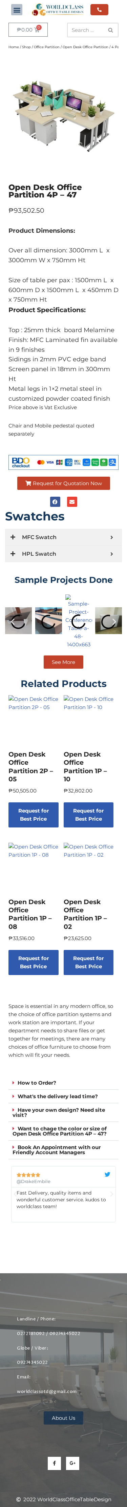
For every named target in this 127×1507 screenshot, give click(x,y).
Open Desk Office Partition (85, 47)
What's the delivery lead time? (58, 1096)
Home (13, 47)
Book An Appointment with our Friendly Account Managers (57, 1150)
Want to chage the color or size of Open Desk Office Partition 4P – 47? (60, 1131)
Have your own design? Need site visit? (59, 1112)
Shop (26, 47)
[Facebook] (55, 502)
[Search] (111, 30)
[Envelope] (72, 502)
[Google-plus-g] (72, 1463)
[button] (16, 9)
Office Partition (47, 47)
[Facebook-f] (54, 1463)
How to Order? (37, 1083)
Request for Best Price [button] (33, 814)
